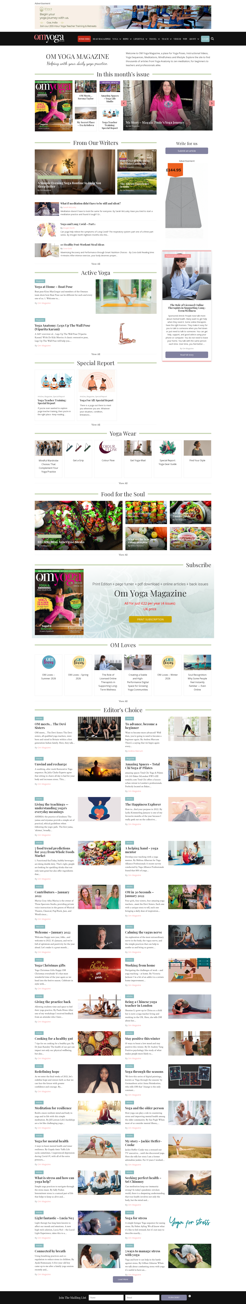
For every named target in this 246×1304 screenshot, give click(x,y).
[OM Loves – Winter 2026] (167, 662)
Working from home (140, 965)
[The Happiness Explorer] (189, 809)
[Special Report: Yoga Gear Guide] (167, 447)
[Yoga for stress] (189, 1222)
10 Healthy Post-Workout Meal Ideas (82, 244)
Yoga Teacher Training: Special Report (110, 125)
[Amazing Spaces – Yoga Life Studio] (110, 86)
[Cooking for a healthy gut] (99, 1043)
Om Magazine (44, 303)
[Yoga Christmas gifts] (99, 970)
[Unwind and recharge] (99, 768)
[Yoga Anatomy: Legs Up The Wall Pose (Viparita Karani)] (126, 335)
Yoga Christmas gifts (50, 965)
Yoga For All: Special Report (96, 400)
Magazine (40, 281)
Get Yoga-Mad (137, 460)
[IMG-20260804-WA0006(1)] (123, 17)
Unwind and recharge (51, 764)
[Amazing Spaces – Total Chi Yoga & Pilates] (189, 768)
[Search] (212, 38)
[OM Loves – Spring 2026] (78, 662)
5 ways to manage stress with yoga (142, 1253)
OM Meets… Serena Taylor (86, 97)
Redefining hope (47, 1071)
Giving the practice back (53, 1002)
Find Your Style (197, 460)
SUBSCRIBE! (174, 1297)
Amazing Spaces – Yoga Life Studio (110, 98)
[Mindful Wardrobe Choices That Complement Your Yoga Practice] (48, 447)
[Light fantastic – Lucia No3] (99, 1222)
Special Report (59, 396)
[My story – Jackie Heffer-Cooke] (189, 1145)
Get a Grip (78, 460)
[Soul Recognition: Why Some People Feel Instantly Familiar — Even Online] (197, 662)
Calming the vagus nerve (143, 932)
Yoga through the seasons (144, 1071)
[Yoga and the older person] (189, 1112)
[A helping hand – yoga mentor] (189, 852)
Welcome (40, 927)
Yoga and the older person (144, 1108)
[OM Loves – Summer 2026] (48, 662)
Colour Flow (108, 460)
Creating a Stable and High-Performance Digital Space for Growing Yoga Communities (138, 682)
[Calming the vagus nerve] (189, 936)
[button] (186, 151)
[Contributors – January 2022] (99, 896)
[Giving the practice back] (99, 1006)
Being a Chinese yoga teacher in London (141, 1004)
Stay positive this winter (142, 1038)
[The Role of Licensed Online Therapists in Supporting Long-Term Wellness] (186, 275)
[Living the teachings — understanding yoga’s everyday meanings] (99, 809)
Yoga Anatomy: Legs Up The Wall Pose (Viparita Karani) (62, 327)
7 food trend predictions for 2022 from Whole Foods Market (54, 852)
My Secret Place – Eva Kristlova (86, 124)
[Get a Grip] (78, 447)
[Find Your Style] (197, 447)
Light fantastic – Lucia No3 (54, 1218)
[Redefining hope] (99, 1078)
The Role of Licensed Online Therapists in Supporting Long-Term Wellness (187, 307)
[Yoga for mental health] (99, 1145)
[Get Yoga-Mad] (137, 447)
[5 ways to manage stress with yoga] (189, 1255)
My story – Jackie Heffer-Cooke (143, 1143)
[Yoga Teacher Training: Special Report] (110, 113)
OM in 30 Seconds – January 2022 (139, 894)
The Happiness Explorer (143, 804)
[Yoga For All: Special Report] (97, 380)
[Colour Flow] (108, 447)
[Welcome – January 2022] (99, 936)
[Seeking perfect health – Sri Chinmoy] (189, 1182)
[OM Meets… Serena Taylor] (86, 86)
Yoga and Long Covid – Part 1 (78, 224)
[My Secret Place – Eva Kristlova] (86, 113)
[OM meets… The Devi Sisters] (99, 728)
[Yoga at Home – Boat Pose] (126, 296)
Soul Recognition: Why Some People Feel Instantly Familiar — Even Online (197, 682)
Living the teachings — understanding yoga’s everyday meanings (51, 808)
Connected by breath (50, 1251)
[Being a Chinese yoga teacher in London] (189, 1006)
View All (95, 264)
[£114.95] (186, 205)
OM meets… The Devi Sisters (50, 726)
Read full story (186, 354)
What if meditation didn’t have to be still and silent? (91, 203)
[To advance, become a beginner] (189, 728)
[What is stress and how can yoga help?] (99, 1182)
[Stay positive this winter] (189, 1043)
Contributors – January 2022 (52, 894)
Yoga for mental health (51, 1141)
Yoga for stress (136, 1218)
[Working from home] (189, 970)
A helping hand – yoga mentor (141, 850)
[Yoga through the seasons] (189, 1076)
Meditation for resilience (53, 1108)
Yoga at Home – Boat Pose (54, 286)
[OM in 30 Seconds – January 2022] (189, 896)
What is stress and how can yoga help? (54, 1180)
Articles (41, 396)
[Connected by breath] (99, 1255)
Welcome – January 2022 (52, 932)
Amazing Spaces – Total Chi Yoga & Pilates (142, 766)
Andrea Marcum (135, 751)
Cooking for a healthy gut (54, 1038)
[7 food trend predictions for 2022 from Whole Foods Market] (99, 852)
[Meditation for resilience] (99, 1112)
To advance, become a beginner (141, 726)
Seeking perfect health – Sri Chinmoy (143, 1180)
